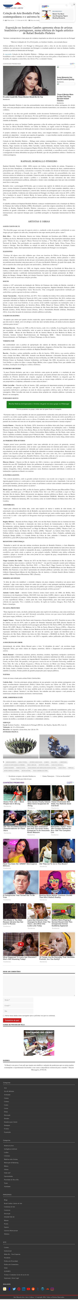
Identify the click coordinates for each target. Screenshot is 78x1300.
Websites (6, 1234)
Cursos (6, 1108)
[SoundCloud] (47, 1290)
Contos (6, 1105)
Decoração (7, 1115)
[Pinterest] (18, 1290)
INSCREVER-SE (9, 1217)
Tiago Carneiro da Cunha (40, 770)
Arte (5, 1088)
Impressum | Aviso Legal (11, 1278)
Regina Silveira (26, 770)
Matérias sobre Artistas (11, 1159)
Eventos (6, 1129)
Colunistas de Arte (9, 1207)
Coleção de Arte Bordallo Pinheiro (14, 765)
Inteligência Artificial (10, 1149)
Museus (6, 1220)
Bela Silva (54, 762)
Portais (6, 1224)
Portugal (71, 767)
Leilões (6, 1152)
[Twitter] (14, 1290)
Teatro (6, 1183)
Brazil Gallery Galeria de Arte (13, 1203)
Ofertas (6, 1169)
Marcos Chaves (20, 767)
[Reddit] (33, 1290)
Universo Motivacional (11, 1230)
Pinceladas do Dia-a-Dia (11, 1179)
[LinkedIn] (23, 1290)
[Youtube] (28, 1290)
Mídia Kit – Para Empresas (12, 1254)
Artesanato (7, 1094)
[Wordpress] (42, 1290)
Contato (6, 1247)
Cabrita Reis (63, 762)
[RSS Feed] (4, 1290)
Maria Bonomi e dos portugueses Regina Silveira (42, 767)
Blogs (5, 1200)
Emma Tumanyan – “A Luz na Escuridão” (56, 776)
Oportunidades (8, 1176)
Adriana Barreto (11, 762)
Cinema (6, 1098)
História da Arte (9, 1145)
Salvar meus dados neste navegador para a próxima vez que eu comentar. (30, 1015)
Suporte (6, 1227)
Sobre (6, 1268)
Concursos (7, 1210)
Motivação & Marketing (11, 1162)
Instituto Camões (44, 765)
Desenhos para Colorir (10, 1122)
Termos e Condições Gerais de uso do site (16, 1275)
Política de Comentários (11, 1264)
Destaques (7, 1125)
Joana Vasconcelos (57, 765)
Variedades (7, 1186)
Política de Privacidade (11, 1261)
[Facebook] (9, 1290)
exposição (8, 54)
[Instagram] (52, 1290)
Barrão (46, 762)
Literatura (7, 1156)
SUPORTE (7, 1271)
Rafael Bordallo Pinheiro (11, 770)
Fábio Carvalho (31, 765)
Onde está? (7, 1173)
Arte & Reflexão (9, 1091)
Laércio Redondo (9, 767)
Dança (6, 1111)
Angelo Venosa (22, 762)
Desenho (6, 1118)
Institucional (7, 1251)
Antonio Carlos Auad (36, 762)
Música (6, 1166)
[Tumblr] (37, 1290)
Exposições (7, 1132)
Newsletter (7, 1258)
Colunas (6, 1101)
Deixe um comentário (35, 20)
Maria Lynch (62, 767)
